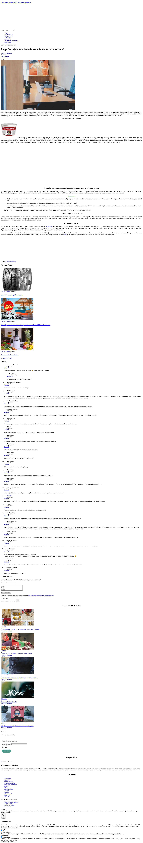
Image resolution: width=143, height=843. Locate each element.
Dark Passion (7, 778)
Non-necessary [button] (4, 835)
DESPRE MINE (8, 34)
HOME (6, 33)
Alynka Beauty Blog (9, 783)
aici (65, 234)
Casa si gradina (5, 56)
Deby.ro (6, 786)
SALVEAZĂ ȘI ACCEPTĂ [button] (8, 841)
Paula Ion (6, 792)
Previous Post (4, 358)
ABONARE (7, 42)
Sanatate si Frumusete (7, 674)
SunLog (6, 787)
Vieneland (6, 790)
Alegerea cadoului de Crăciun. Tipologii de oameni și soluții (16, 653)
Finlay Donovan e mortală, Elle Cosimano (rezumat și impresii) (17, 726)
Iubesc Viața (7, 795)
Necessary (5, 831)
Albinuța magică (8, 781)
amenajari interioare (11, 261)
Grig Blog (6, 796)
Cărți (2, 723)
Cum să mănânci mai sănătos (9, 355)
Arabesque (48, 226)
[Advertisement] (71, 17)
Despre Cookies (8, 803)
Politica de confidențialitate (11, 802)
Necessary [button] (3, 829)
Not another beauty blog (10, 784)
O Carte (6, 780)
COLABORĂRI (8, 36)
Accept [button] (135, 811)
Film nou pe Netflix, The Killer (9, 702)
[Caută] (17, 600)
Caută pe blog (4, 598)
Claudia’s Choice (8, 789)
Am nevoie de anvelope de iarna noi (11, 295)
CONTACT (7, 39)
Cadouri (3, 650)
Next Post (10, 358)
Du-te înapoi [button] (4, 731)
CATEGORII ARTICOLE (11, 40)
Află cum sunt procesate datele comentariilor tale (41, 595)
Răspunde (6, 367)
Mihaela (9, 495)
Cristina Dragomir (7, 53)
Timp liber (4, 699)
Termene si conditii (9, 805)
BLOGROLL (7, 37)
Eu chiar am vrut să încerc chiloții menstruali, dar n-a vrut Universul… (19, 677)
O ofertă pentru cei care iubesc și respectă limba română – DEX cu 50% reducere (25, 325)
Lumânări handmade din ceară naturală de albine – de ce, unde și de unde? (20, 629)
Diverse (3, 626)
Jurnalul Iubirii (8, 793)
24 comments (4, 57)
